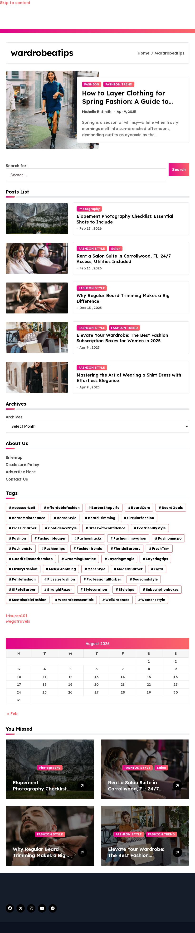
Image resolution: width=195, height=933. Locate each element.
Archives (14, 417)
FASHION (91, 84)
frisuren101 (16, 615)
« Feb (12, 713)
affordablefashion (63, 508)
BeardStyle (66, 518)
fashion (19, 538)
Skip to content (15, 2)
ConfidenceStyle (62, 528)
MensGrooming (62, 569)
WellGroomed (117, 600)
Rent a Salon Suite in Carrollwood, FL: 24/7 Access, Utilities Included (124, 258)
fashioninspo (170, 538)
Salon (115, 248)
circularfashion (140, 518)
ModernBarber (129, 569)
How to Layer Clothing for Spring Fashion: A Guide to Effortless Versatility (125, 101)
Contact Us (17, 479)
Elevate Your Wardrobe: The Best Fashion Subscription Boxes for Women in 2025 (122, 338)
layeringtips (157, 559)
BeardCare (140, 508)
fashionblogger (52, 538)
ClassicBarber (24, 528)
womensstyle (153, 600)
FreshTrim (161, 548)
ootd (158, 569)
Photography (89, 209)
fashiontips (54, 548)
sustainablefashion (29, 600)
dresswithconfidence (106, 528)
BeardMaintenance (28, 518)
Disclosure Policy (22, 464)
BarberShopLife (105, 508)
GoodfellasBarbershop (32, 559)
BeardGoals (172, 508)
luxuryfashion (24, 569)
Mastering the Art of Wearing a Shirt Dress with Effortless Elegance (129, 377)
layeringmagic (120, 559)
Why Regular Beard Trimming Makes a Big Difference (39, 855)
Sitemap (14, 457)
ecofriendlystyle (151, 528)
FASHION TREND (118, 84)
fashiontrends (89, 548)
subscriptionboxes (162, 589)
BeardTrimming (101, 518)
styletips (126, 589)
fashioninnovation (129, 538)
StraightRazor (59, 589)
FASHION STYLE (92, 248)
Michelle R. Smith (96, 111)
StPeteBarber (23, 589)
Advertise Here (21, 471)
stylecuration (95, 589)
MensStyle (96, 569)
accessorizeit (23, 508)
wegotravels (18, 621)
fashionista (22, 548)
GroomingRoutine (80, 559)
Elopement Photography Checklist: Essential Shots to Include (40, 791)
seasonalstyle (145, 579)
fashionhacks (89, 538)
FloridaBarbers (127, 548)
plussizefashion (61, 579)
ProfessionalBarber (104, 579)
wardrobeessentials (76, 600)
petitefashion (24, 579)
